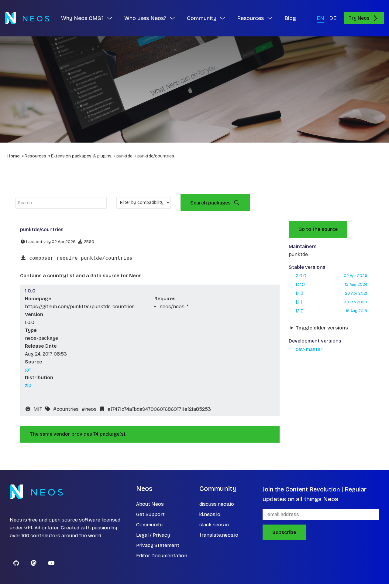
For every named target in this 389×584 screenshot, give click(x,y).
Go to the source (318, 229)
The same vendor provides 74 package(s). (78, 434)
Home (13, 156)
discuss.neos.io (216, 504)
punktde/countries (155, 156)
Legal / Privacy (153, 535)
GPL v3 (32, 528)
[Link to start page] (27, 18)
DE (332, 18)
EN (320, 18)
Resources (35, 156)
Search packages (210, 203)
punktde (124, 156)
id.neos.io (209, 514)
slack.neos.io (214, 525)
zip (28, 385)
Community (149, 525)
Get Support (150, 514)
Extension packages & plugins (81, 156)
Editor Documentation (161, 556)
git (28, 370)
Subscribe (284, 532)
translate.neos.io (218, 535)
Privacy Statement (157, 545)
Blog (290, 18)
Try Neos (359, 18)
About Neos (150, 504)
